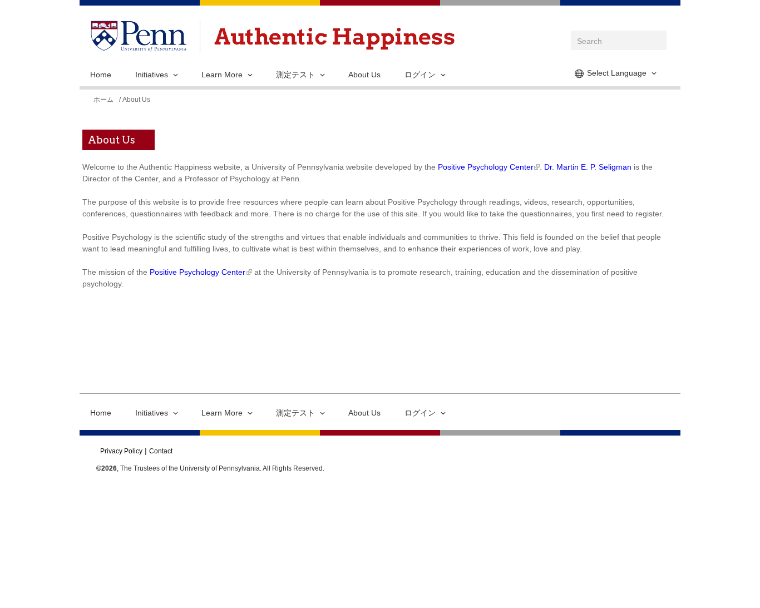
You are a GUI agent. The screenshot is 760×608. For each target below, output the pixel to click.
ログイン (420, 74)
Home (100, 74)
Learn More (222, 74)
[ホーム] (334, 38)
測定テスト (295, 74)
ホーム (103, 99)
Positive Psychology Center (485, 166)
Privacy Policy (121, 451)
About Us (364, 74)
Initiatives (151, 74)
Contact (160, 451)
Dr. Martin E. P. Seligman (587, 166)
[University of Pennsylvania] (138, 45)
